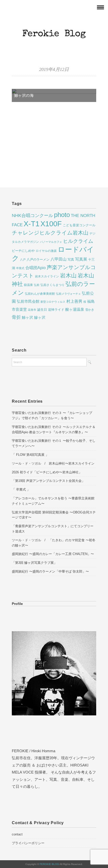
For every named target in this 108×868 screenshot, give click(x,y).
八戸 (23, 259)
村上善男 (74, 301)
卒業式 (20, 268)
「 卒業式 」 (21, 489)
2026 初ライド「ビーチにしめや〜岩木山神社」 (47, 472)
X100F (51, 224)
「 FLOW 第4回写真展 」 (30, 455)
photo (62, 215)
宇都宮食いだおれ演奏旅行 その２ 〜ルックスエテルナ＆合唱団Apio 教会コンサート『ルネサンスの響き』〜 (53, 429)
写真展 (81, 259)
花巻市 (32, 309)
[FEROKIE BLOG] (54, 21)
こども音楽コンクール (79, 225)
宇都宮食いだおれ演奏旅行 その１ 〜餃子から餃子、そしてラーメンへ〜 (53, 443)
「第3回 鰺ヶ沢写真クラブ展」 (34, 563)
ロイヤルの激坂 (46, 251)
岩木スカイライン (47, 276)
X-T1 (31, 224)
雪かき (89, 309)
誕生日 (42, 309)
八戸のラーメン (38, 259)
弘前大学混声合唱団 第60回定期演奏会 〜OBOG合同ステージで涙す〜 (54, 514)
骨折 (16, 317)
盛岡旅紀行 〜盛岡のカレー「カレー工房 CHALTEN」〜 (53, 554)
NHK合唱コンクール (32, 215)
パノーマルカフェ (51, 241)
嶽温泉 (28, 285)
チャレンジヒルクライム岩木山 (50, 233)
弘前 (36, 284)
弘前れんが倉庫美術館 (40, 293)
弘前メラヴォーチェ (68, 293)
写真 (71, 259)
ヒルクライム (78, 241)
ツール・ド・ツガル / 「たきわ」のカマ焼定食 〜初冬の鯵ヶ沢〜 (53, 542)
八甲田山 (58, 259)
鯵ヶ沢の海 (24, 95)
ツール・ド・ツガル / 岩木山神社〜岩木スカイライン (53, 463)
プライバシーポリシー (28, 843)
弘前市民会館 (28, 301)
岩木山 (68, 275)
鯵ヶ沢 (27, 317)
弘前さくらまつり (52, 285)
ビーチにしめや (23, 251)
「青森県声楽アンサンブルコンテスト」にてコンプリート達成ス (52, 528)
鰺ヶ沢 (39, 317)
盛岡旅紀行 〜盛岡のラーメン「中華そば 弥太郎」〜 (50, 571)
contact (17, 834)
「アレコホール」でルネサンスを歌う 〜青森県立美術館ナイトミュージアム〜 (53, 500)
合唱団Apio (35, 267)
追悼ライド (56, 309)
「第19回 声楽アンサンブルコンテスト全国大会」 (48, 481)
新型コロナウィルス (52, 301)
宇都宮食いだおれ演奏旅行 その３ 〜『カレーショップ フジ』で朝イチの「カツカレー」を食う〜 (52, 415)
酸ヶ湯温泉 (74, 309)
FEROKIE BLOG (50, 864)
